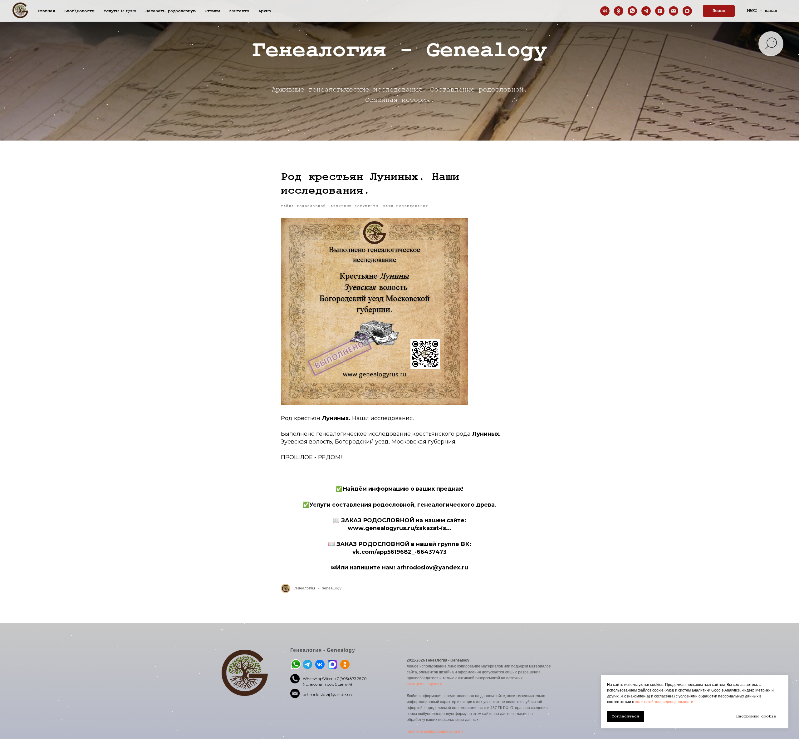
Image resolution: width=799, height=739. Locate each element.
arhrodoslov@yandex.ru (328, 694)
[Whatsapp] (632, 11)
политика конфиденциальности (435, 731)
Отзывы (212, 10)
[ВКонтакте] (605, 11)
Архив (264, 10)
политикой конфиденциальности (664, 702)
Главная (46, 10)
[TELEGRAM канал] (646, 11)
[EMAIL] (673, 11)
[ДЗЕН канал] (659, 11)
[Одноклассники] (618, 11)
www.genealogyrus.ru (425, 684)
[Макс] (687, 11)
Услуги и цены (120, 10)
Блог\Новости (79, 10)
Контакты (239, 10)
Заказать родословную (170, 10)
